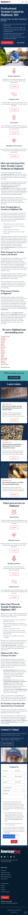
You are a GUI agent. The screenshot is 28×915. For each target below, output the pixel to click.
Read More (14, 420)
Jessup (2, 355)
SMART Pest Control (5, 874)
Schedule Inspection (7, 42)
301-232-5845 (7, 901)
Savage (2, 361)
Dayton (2, 342)
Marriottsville (4, 358)
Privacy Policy (15, 819)
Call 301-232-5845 (14, 377)
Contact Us (5, 897)
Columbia (3, 339)
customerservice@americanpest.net (9, 903)
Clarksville (3, 337)
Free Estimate (4, 878)
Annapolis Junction (5, 336)
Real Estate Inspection (6, 876)
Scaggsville (3, 362)
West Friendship (4, 364)
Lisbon (2, 356)
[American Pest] (6, 2)
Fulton (2, 348)
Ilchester (3, 353)
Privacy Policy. (7, 832)
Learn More (14, 86)
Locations (3, 889)
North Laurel (4, 359)
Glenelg (2, 350)
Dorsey (2, 344)
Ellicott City (3, 347)
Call (2, 901)
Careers (3, 887)
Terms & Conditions (5, 891)
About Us (3, 885)
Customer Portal (5, 883)
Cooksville (3, 341)
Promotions (3, 870)
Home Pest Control (5, 872)
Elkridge (3, 345)
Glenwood (3, 351)
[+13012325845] (23, 2)
